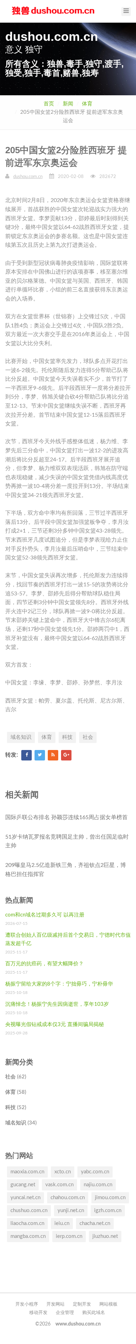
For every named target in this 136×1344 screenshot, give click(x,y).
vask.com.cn (59, 1184)
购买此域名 (93, 1312)
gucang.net (22, 1184)
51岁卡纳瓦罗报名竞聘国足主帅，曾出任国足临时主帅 (67, 841)
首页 (49, 103)
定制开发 (82, 1304)
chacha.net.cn (95, 1223)
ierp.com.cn (69, 1236)
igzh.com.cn (107, 1210)
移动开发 (38, 1312)
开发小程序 (26, 1304)
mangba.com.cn (28, 1236)
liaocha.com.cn (27, 1223)
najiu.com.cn (98, 1184)
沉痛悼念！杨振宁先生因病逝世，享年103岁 (57, 1004)
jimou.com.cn (110, 1197)
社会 (88, 737)
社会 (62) (15, 1076)
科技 (67, 737)
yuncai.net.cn (25, 1197)
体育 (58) (15, 1092)
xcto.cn (62, 1171)
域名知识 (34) (21, 1123)
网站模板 (108, 1304)
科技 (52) (15, 1107)
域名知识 (20, 737)
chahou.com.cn (68, 1197)
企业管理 (65, 1312)
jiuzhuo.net (105, 1236)
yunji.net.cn (71, 1210)
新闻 (68, 103)
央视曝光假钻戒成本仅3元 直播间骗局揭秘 (54, 1024)
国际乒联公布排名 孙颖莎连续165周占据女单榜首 (66, 817)
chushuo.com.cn (28, 1210)
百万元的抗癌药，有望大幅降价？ (44, 963)
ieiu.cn (61, 1223)
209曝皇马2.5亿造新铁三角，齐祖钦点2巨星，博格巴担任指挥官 (65, 869)
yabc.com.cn (95, 1171)
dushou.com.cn (28, 177)
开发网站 (55, 1304)
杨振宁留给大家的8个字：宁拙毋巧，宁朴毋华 (59, 984)
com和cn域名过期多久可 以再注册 (44, 915)
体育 (87, 103)
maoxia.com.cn (27, 1171)
